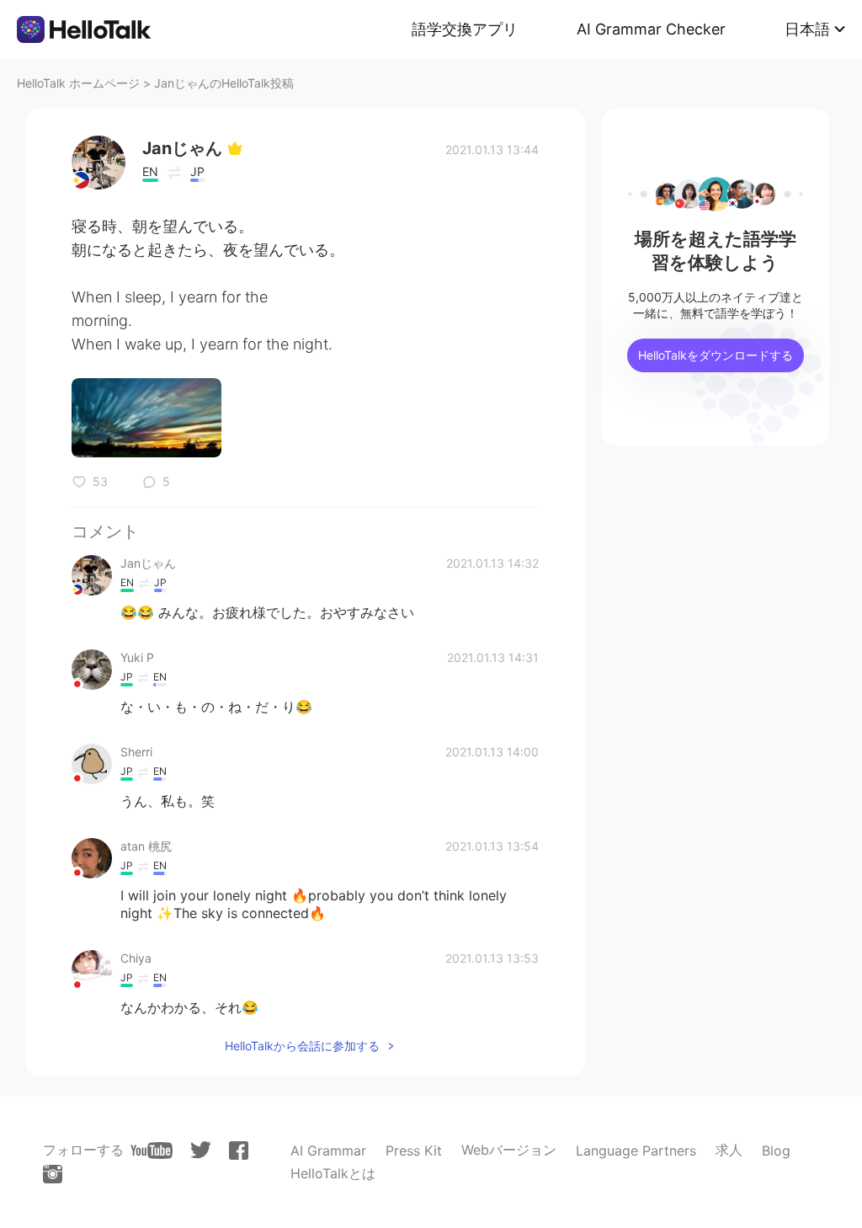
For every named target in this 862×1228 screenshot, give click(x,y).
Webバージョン (508, 1149)
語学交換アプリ (465, 29)
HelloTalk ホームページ (78, 83)
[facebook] (238, 1150)
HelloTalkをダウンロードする (715, 355)
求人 (729, 1149)
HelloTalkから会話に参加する (302, 1045)
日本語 (807, 29)
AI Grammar (328, 1150)
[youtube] (151, 1150)
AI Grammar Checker (651, 29)
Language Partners (636, 1150)
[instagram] (52, 1174)
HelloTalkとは (332, 1173)
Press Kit (414, 1150)
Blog (776, 1150)
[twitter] (200, 1150)
